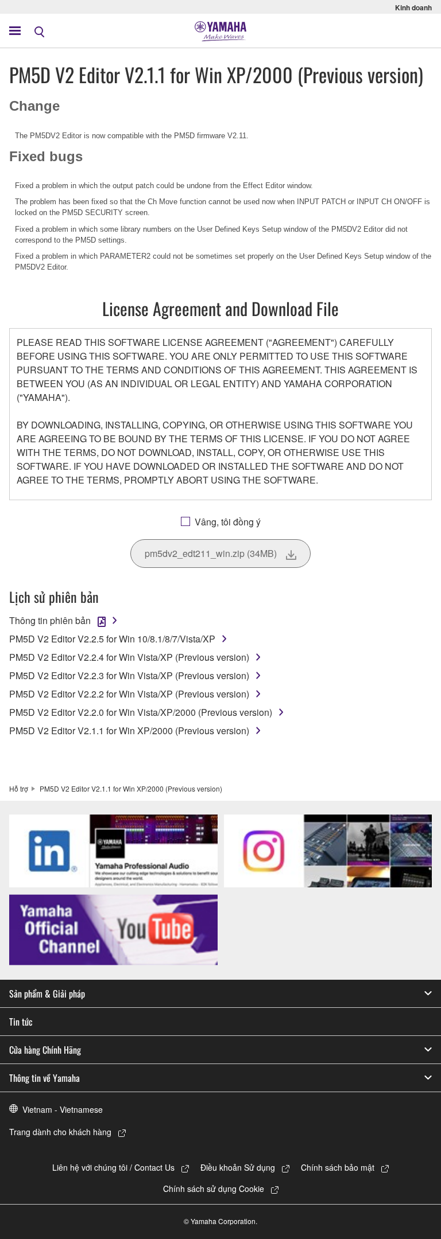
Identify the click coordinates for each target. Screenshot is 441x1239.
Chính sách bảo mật (337, 1167)
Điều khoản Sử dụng (237, 1167)
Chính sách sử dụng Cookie (213, 1188)
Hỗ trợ (18, 788)
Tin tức (21, 1021)
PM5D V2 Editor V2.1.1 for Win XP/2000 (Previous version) (129, 730)
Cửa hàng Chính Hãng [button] (45, 1050)
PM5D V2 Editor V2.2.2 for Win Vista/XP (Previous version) (129, 693)
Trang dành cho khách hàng (60, 1131)
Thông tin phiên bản (50, 620)
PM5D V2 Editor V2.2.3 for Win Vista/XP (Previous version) (129, 675)
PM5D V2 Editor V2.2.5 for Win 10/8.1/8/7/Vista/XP (112, 638)
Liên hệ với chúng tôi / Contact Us (113, 1167)
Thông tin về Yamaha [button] (44, 1078)
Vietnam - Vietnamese (62, 1109)
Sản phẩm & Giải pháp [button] (47, 993)
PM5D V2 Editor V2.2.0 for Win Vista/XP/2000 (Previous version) (140, 712)
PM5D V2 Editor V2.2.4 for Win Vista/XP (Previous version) (129, 657)
